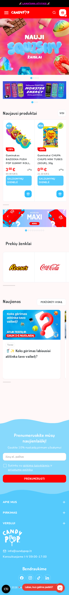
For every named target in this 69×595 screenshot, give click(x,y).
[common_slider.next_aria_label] (61, 44)
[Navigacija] (6, 13)
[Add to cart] (28, 193)
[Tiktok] (38, 577)
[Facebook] (21, 577)
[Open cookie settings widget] (6, 589)
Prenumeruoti (34, 478)
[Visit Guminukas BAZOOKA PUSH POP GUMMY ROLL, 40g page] (19, 137)
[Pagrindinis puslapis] (20, 13)
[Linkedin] (47, 577)
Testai (10, 344)
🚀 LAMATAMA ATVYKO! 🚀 (34, 3)
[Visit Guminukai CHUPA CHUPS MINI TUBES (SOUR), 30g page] (51, 137)
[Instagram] (30, 577)
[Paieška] (54, 12)
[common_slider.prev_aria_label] (8, 44)
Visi (62, 113)
